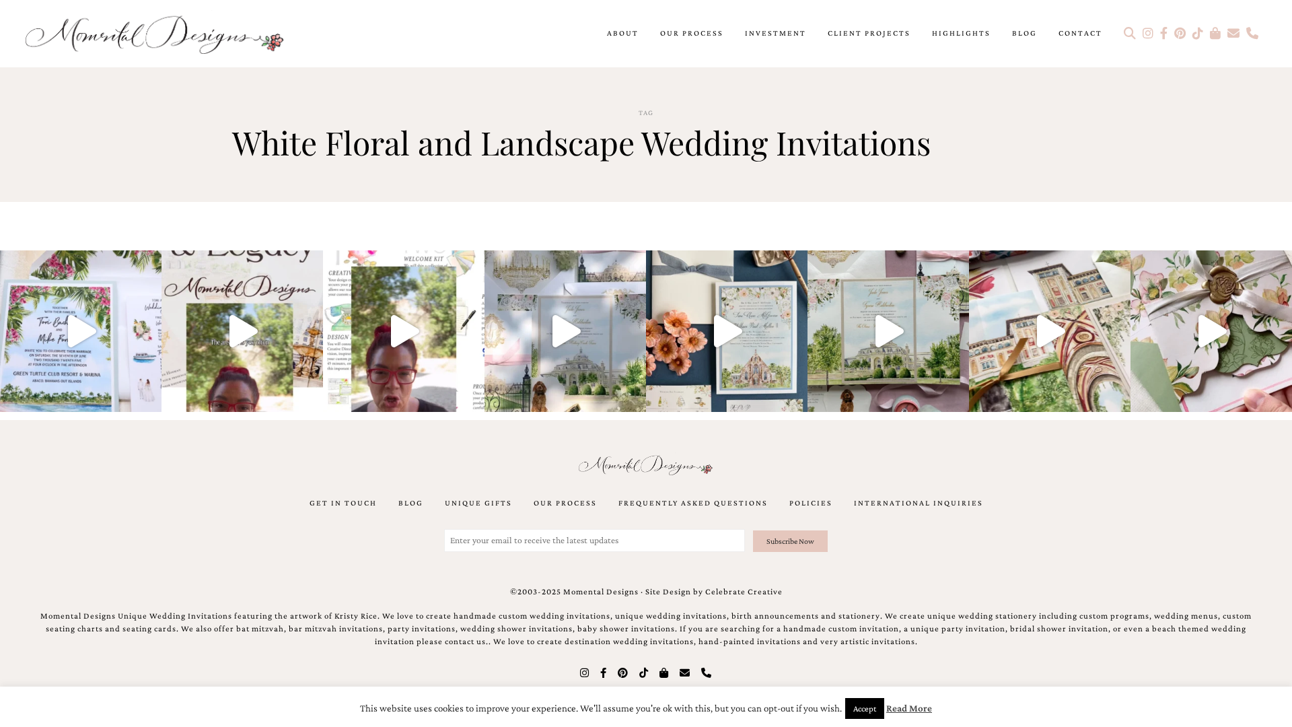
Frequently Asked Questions (693, 503)
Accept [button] (864, 708)
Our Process (691, 33)
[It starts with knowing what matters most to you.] (1049, 331)
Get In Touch (343, 503)
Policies (810, 503)
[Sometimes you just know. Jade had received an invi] (888, 331)
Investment (775, 33)
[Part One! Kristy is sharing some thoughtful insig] (404, 331)
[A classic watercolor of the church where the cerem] (727, 331)
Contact (1080, 33)
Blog (1024, 33)
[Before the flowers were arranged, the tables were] (565, 331)
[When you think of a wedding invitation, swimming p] (81, 331)
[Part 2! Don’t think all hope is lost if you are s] (242, 331)
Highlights (961, 33)
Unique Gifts (478, 503)
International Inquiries (918, 503)
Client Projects (869, 33)
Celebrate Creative (744, 591)
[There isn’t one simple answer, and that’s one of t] (1211, 331)
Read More (909, 708)
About (623, 33)
